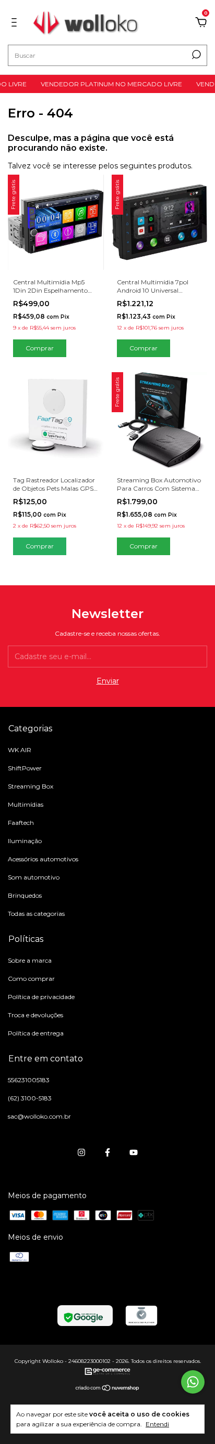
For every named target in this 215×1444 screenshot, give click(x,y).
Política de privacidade (41, 997)
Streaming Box (30, 786)
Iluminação (25, 841)
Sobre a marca (30, 960)
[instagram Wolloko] (81, 1152)
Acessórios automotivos (43, 859)
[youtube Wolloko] (133, 1152)
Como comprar (31, 978)
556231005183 (29, 1080)
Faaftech (21, 822)
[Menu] (16, 24)
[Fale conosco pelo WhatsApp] (193, 1382)
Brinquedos (25, 895)
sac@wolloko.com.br (39, 1116)
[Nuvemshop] (107, 1389)
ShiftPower (25, 768)
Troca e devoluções (35, 1015)
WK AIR (19, 750)
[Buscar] (195, 54)
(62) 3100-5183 (30, 1098)
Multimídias (25, 804)
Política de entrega (36, 1033)
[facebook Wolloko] (107, 1152)
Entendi (157, 1424)
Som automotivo (33, 877)
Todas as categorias (36, 913)
